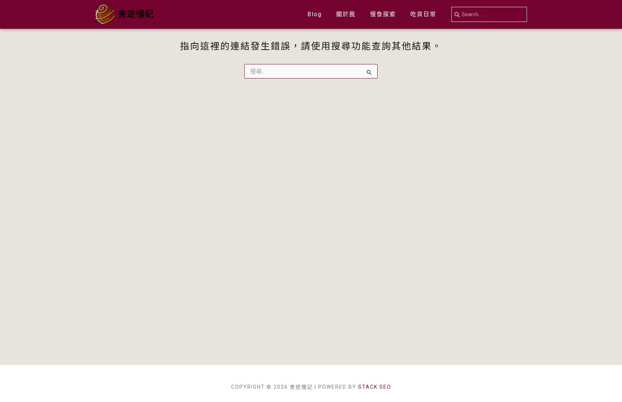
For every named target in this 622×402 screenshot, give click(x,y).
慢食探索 (383, 14)
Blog (314, 14)
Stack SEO (374, 387)
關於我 (346, 14)
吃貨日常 (423, 14)
